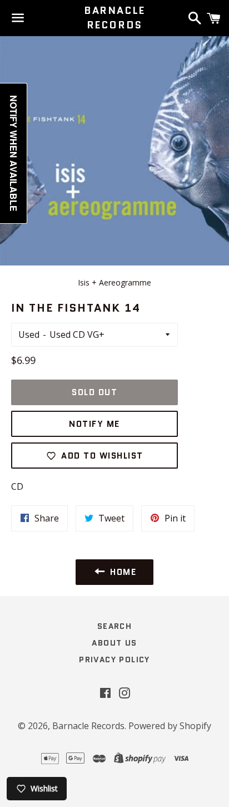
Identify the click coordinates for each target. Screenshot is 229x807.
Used (28, 334)
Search (114, 626)
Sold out (94, 392)
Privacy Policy (114, 659)
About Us (114, 642)
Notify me (94, 424)
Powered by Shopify (169, 726)
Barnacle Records (114, 18)
